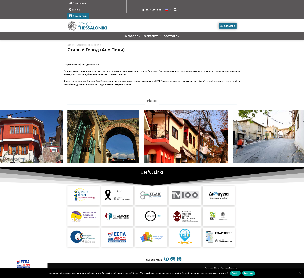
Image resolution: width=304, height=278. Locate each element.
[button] (175, 9)
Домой (70, 45)
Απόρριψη (248, 273)
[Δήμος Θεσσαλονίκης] (92, 25)
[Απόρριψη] (300, 273)
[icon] (166, 260)
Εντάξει (235, 273)
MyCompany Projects (227, 268)
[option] (101, 136)
